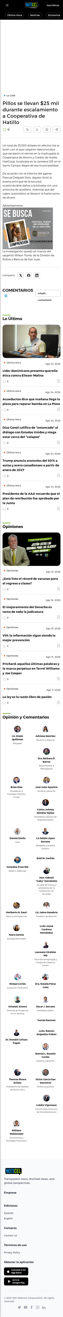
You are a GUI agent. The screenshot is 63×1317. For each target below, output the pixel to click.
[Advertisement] (31, 52)
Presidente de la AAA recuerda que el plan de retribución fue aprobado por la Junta (31, 498)
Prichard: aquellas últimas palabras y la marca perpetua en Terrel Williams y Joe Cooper (31, 668)
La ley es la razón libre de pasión (27, 696)
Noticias (35, 15)
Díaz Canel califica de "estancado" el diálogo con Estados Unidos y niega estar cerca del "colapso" (30, 432)
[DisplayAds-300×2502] (31, 228)
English (8, 1218)
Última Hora (14, 15)
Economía (54, 15)
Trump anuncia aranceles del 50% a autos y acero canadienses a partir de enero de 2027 (31, 465)
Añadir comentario (45, 294)
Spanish (8, 1213)
